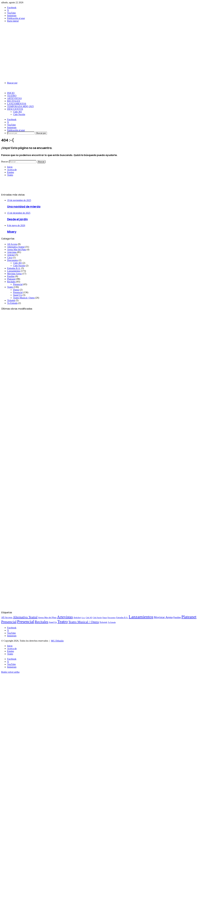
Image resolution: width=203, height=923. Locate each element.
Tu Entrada (12, 303)
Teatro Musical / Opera (24, 297)
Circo (9, 257)
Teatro (11, 95)
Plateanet (11, 279)
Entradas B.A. (14, 268)
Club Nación (19, 114)
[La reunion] (30, 576)
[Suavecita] (30, 509)
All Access (12, 244)
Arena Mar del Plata (16, 249)
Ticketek (11, 300)
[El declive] (30, 376)
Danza (16, 289)
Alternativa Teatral (16, 247)
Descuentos (15, 109)
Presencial (18, 284)
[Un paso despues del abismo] (30, 542)
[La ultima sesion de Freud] (30, 409)
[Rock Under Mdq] (30, 342)
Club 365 (17, 111)
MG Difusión (57, 640)
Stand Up (17, 295)
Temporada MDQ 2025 (20, 106)
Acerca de (12, 169)
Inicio (11, 93)
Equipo (10, 172)
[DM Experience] (30, 609)
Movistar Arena (14, 273)
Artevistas (14, 98)
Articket (11, 255)
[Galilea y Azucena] (30, 476)
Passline (11, 276)
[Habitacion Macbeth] (30, 442)
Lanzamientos (16, 103)
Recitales (13, 101)
